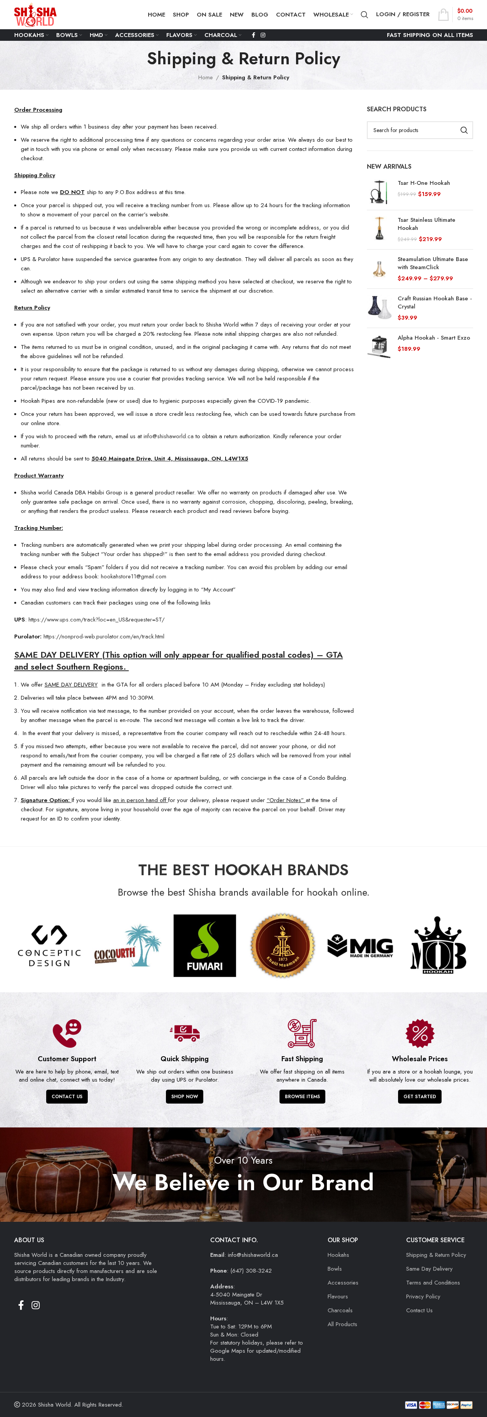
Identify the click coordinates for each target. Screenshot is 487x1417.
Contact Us (67, 1096)
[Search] (364, 14)
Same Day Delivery (429, 1269)
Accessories (343, 1282)
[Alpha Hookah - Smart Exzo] (379, 346)
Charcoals (340, 1310)
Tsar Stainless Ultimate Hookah (426, 224)
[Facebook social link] (253, 35)
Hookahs (338, 1255)
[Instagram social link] (263, 35)
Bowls (335, 1269)
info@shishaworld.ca (169, 436)
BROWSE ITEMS (302, 1096)
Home (205, 77)
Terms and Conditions (433, 1282)
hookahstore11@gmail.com (133, 576)
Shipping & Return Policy (436, 1255)
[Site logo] (35, 14)
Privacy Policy (423, 1296)
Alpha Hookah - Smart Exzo (434, 338)
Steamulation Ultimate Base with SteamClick (433, 263)
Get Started (419, 1096)
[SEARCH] (464, 130)
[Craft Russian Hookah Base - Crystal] (379, 308)
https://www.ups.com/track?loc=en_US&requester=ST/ (96, 619)
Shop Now (184, 1096)
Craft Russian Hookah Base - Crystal (435, 303)
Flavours (338, 1296)
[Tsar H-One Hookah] (379, 191)
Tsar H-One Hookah (424, 183)
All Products (342, 1324)
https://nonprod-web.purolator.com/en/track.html (104, 636)
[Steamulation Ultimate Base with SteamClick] (379, 269)
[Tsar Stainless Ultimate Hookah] (379, 229)
